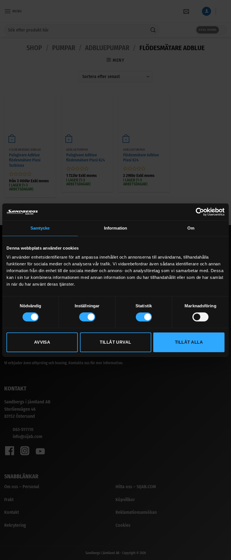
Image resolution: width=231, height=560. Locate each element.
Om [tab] (190, 228)
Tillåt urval (115, 342)
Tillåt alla (189, 342)
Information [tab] (115, 228)
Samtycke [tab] (40, 228)
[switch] (87, 316)
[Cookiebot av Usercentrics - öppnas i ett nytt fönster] (200, 212)
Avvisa (42, 342)
